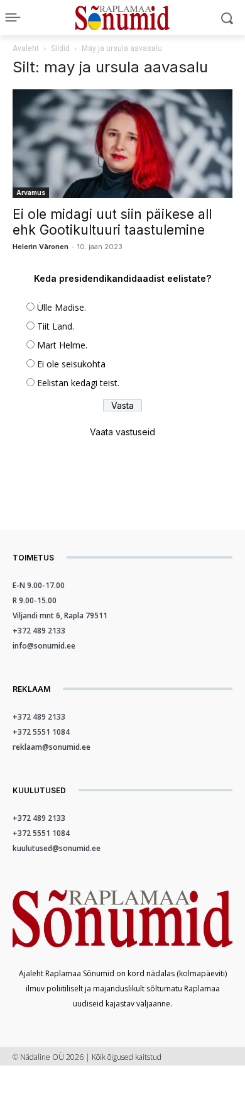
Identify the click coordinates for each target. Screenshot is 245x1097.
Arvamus (30, 192)
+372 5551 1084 (41, 732)
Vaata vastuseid (122, 431)
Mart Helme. (62, 345)
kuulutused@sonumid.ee (57, 848)
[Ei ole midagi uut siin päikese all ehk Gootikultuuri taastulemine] (122, 143)
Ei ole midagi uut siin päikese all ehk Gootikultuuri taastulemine (112, 222)
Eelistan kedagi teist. (78, 383)
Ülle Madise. (61, 307)
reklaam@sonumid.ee (51, 747)
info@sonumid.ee (44, 645)
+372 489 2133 (39, 630)
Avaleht (26, 48)
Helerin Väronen (40, 246)
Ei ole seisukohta (71, 364)
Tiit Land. (55, 326)
